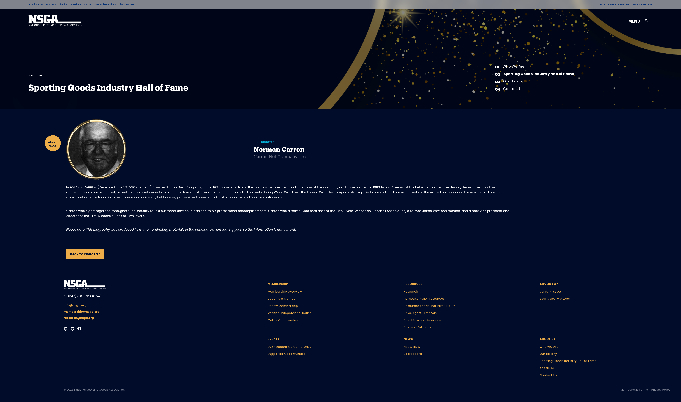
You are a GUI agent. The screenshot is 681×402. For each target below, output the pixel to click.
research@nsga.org (79, 318)
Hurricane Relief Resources (424, 299)
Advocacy (549, 284)
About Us (548, 339)
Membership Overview (285, 292)
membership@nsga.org (82, 311)
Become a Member (639, 4)
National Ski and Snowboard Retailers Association (107, 4)
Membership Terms (634, 389)
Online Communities (283, 320)
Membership (278, 284)
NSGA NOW (412, 347)
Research (411, 292)
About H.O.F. (53, 144)
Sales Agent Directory (420, 313)
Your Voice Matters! (555, 299)
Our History (513, 81)
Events (274, 339)
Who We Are (514, 66)
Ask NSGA (547, 368)
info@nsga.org (75, 305)
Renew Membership (283, 306)
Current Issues (551, 292)
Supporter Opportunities (286, 354)
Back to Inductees (85, 254)
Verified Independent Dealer (289, 313)
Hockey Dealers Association (48, 4)
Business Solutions (417, 327)
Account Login (612, 4)
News (408, 339)
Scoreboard (413, 354)
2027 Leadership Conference (290, 347)
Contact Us (513, 89)
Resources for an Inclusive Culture (430, 306)
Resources (413, 284)
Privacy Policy (660, 389)
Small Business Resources (423, 320)
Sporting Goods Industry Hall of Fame (538, 74)
